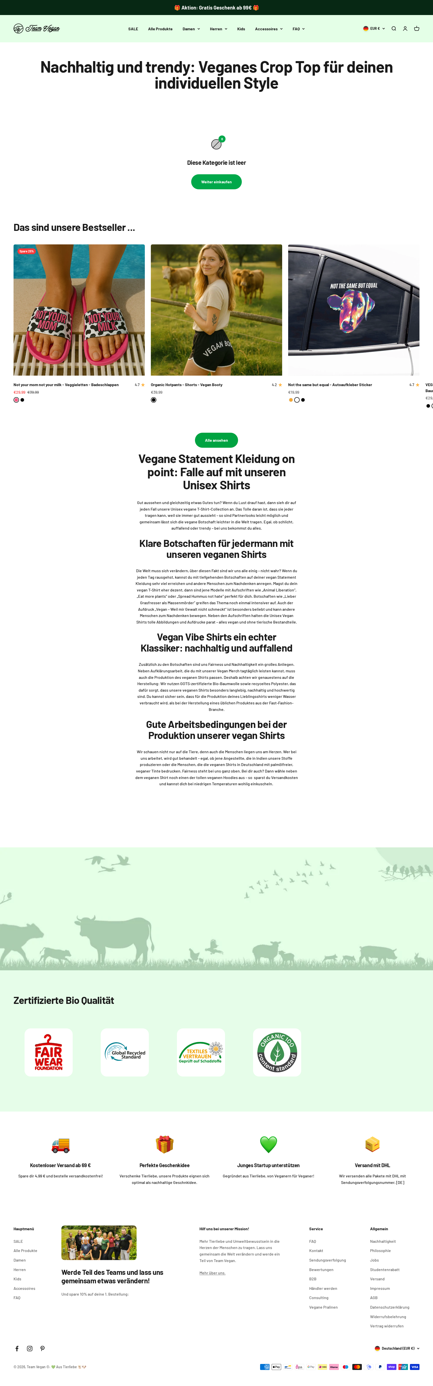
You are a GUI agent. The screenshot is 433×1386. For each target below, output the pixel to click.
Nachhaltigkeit (383, 1241)
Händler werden (323, 1288)
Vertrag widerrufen (387, 1325)
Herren (216, 28)
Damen (189, 28)
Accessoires (266, 28)
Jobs (374, 1260)
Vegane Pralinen (323, 1307)
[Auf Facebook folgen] (17, 1348)
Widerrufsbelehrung (388, 1316)
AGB (374, 1297)
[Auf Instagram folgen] (29, 1348)
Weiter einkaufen (216, 181)
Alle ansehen (216, 440)
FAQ (296, 28)
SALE (133, 28)
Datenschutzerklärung (389, 1307)
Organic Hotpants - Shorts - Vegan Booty (187, 384)
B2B (312, 1278)
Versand (377, 1278)
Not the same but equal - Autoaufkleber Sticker (330, 384)
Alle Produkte (160, 28)
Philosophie (380, 1250)
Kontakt (316, 1250)
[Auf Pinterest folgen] (42, 1348)
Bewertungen (321, 1269)
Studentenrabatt (385, 1269)
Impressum (380, 1288)
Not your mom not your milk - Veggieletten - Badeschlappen (66, 384)
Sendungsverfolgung (327, 1260)
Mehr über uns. (212, 1272)
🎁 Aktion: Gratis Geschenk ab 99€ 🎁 (216, 8)
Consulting (319, 1297)
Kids (241, 28)
